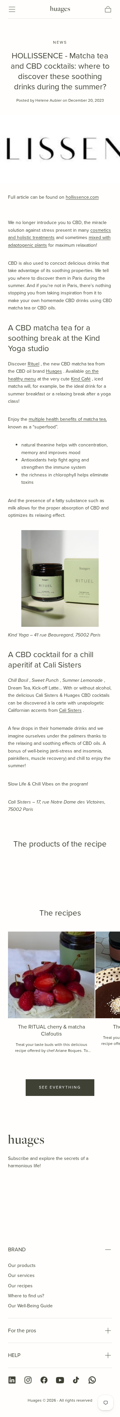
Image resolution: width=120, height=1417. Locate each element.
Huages (54, 371)
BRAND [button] (17, 1249)
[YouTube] (60, 1380)
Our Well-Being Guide (30, 1305)
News (60, 42)
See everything (60, 1087)
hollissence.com (82, 197)
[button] (12, 9)
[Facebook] (44, 1380)
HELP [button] (14, 1355)
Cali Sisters (70, 710)
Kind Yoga (18, 634)
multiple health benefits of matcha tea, (68, 419)
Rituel (33, 363)
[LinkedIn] (12, 1380)
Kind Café (81, 378)
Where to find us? (26, 1295)
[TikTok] (76, 1380)
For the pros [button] (22, 1330)
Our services (21, 1275)
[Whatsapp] (92, 1380)
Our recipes (20, 1285)
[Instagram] (28, 1380)
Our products (22, 1265)
